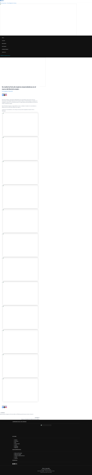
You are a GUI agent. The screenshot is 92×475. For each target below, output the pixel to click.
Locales (3, 40)
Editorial (15, 439)
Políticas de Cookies (17, 454)
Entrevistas (16, 441)
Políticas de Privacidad (18, 453)
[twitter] (3, 0)
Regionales (4, 43)
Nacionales (4, 46)
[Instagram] (0, 0)
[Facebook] (3, 95)
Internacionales (5, 49)
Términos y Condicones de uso (19, 455)
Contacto (4, 52)
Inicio (3, 37)
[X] (4, 95)
